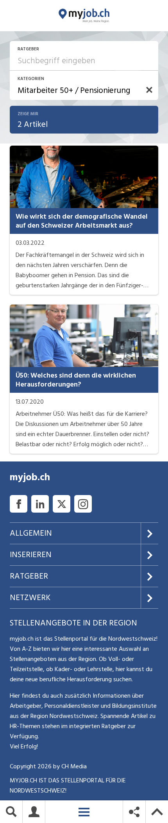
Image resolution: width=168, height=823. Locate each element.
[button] (149, 90)
